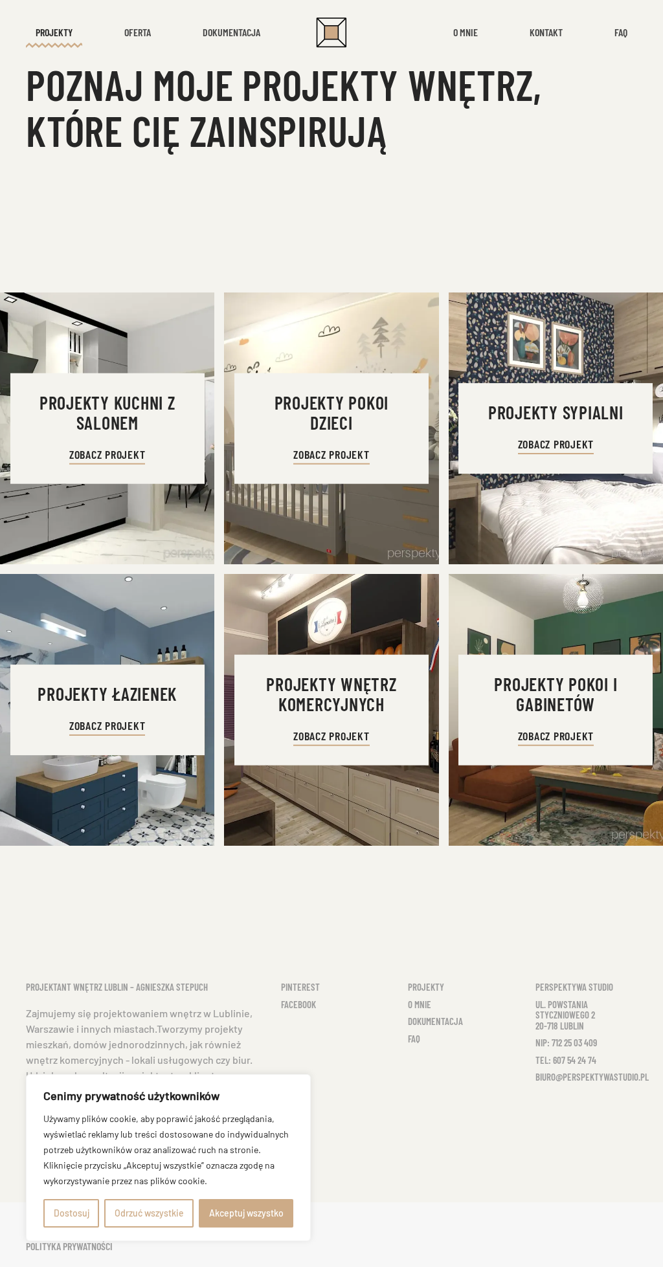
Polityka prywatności (69, 1246)
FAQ (414, 1038)
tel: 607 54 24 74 (565, 1060)
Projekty (426, 987)
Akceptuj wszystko (246, 1212)
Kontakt (546, 32)
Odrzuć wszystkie (149, 1212)
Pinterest (300, 987)
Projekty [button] (54, 32)
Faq (620, 32)
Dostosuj (71, 1212)
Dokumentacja (231, 32)
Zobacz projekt (107, 454)
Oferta (137, 32)
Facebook (298, 1004)
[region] (168, 1157)
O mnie (465, 32)
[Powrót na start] (331, 32)
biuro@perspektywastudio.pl (592, 1077)
